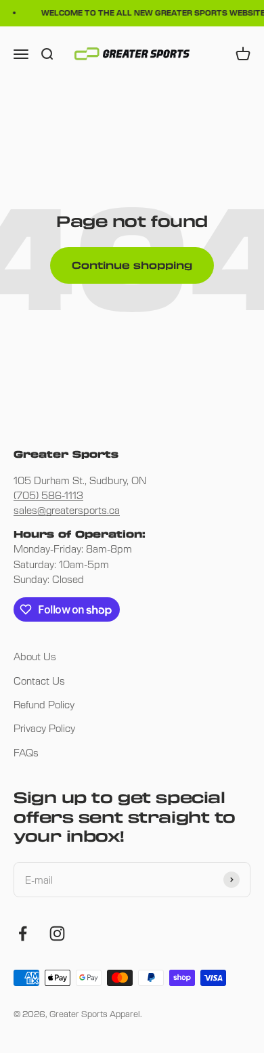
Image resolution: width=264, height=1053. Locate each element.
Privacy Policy (44, 728)
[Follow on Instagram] (57, 933)
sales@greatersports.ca (67, 510)
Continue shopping (132, 265)
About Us (35, 656)
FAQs (26, 752)
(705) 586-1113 (48, 495)
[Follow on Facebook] (23, 933)
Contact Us (39, 680)
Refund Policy (44, 704)
